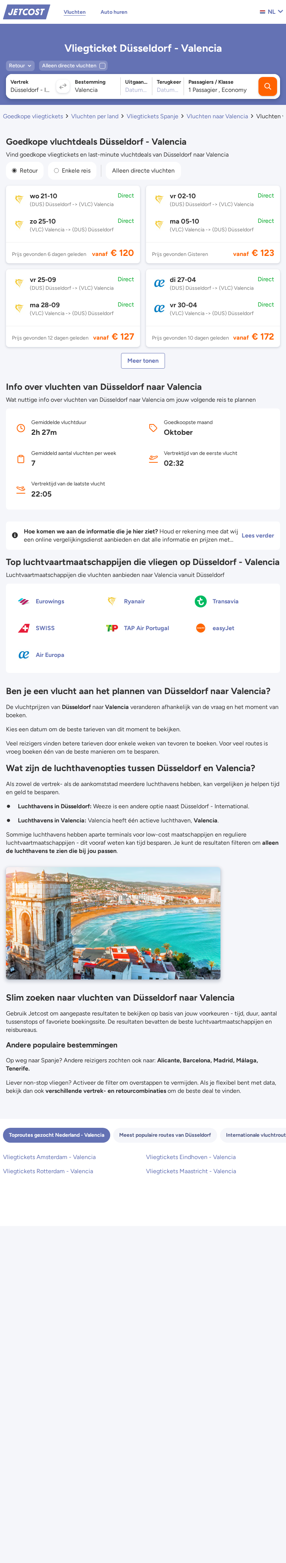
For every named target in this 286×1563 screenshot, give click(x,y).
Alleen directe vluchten (143, 170)
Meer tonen (143, 360)
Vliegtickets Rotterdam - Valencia (48, 1171)
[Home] (26, 11)
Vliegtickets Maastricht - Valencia (191, 1171)
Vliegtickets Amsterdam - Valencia (49, 1157)
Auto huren (114, 12)
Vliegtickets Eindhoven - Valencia (191, 1157)
